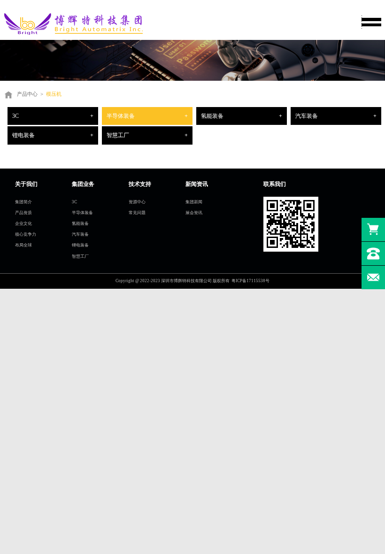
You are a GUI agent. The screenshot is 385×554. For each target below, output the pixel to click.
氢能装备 (212, 116)
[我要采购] (373, 229)
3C (15, 116)
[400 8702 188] (373, 253)
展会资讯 (193, 212)
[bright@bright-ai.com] (373, 277)
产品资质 (23, 212)
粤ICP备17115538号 (250, 280)
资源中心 (137, 202)
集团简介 (23, 202)
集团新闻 (193, 202)
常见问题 (137, 212)
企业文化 (23, 223)
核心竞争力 (25, 234)
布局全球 (23, 245)
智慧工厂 (118, 135)
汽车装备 (306, 116)
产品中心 (27, 94)
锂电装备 (23, 135)
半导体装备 (121, 116)
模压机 (54, 94)
